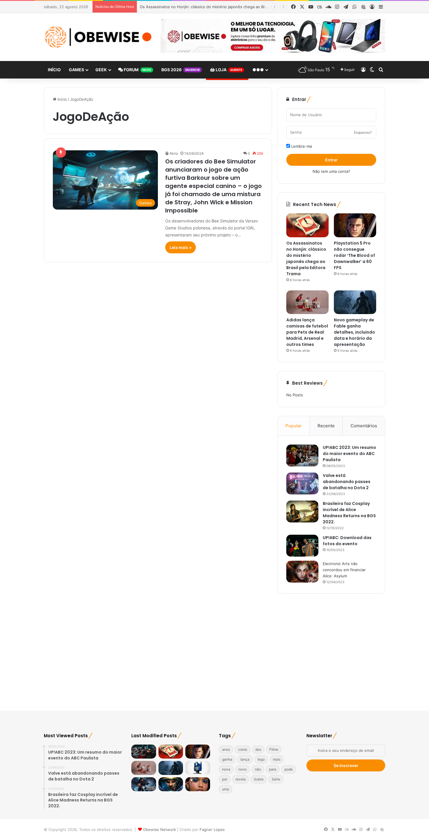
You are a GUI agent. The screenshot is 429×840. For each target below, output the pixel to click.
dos (258, 749)
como (242, 749)
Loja (228, 69)
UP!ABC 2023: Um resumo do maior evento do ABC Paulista (349, 454)
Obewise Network (159, 829)
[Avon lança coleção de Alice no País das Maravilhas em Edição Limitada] (197, 784)
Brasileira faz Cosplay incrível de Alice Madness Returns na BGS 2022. (349, 513)
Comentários (363, 425)
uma (225, 789)
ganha (227, 759)
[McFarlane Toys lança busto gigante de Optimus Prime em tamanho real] (197, 768)
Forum (137, 69)
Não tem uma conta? (331, 171)
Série (276, 779)
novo (242, 769)
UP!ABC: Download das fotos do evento (347, 541)
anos (226, 749)
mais (276, 759)
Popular (293, 425)
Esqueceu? (363, 132)
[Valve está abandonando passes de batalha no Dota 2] (302, 483)
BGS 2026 (180, 69)
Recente (326, 425)
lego (261, 759)
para (272, 769)
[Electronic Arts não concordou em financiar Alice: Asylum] (302, 572)
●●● (258, 69)
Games (76, 69)
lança (245, 759)
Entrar (331, 159)
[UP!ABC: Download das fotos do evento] (302, 546)
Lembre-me (301, 146)
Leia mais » (180, 247)
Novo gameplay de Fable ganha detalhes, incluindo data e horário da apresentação (354, 332)
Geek (101, 69)
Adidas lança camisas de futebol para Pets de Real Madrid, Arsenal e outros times (307, 332)
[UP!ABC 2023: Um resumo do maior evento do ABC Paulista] (302, 455)
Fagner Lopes (211, 829)
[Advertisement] (214, 655)
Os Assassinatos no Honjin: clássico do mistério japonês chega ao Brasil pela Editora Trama (223, 6)
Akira (174, 153)
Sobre (259, 779)
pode (289, 769)
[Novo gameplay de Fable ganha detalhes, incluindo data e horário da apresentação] (355, 302)
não (258, 769)
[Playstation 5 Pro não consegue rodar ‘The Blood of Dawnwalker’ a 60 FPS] (355, 225)
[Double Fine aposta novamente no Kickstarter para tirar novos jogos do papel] (143, 784)
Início (54, 69)
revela (241, 779)
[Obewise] (98, 37)
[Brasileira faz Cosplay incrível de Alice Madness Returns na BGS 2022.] (302, 511)
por (224, 779)
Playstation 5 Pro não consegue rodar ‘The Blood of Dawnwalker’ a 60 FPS (354, 255)
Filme (273, 749)
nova (226, 769)
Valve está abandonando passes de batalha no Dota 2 (346, 482)
